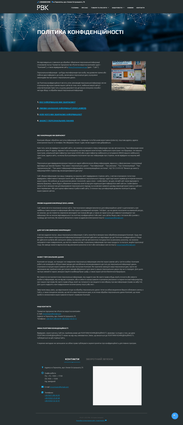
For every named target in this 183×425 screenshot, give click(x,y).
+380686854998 (44, 2)
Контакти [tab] (72, 359)
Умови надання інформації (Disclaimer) (62, 108)
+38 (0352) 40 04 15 (69, 319)
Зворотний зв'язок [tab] (99, 359)
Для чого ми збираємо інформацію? (60, 114)
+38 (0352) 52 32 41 (52, 401)
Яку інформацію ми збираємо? (57, 102)
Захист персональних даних (56, 120)
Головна (75, 7)
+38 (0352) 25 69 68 (52, 398)
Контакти (140, 7)
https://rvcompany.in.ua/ (77, 67)
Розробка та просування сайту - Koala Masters (90, 420)
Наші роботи (117, 7)
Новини (130, 7)
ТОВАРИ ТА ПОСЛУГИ (99, 7)
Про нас (85, 7)
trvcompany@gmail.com (114, 218)
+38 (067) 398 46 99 (53, 319)
